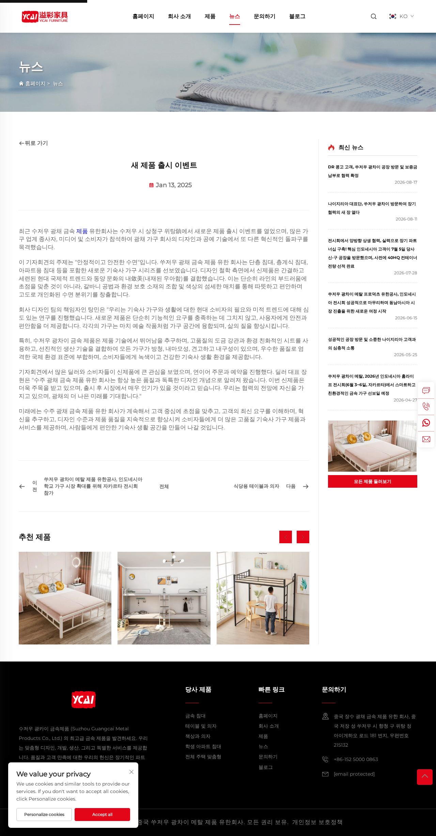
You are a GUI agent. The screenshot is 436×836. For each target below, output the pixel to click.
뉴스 (234, 16)
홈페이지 (143, 16)
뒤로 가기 (36, 143)
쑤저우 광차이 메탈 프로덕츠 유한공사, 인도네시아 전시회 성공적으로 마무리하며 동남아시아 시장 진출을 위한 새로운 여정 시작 (372, 302)
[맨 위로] (425, 777)
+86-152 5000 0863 (356, 759)
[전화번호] (426, 406)
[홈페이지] (44, 16)
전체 (164, 486)
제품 (210, 16)
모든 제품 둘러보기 (372, 481)
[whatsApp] (426, 423)
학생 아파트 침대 (203, 746)
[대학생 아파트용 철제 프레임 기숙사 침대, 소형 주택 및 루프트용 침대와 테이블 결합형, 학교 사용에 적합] (263, 598)
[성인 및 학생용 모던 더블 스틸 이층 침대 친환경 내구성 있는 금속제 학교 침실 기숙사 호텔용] (164, 598)
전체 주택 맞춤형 (203, 757)
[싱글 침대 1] (65, 598)
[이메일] (426, 439)
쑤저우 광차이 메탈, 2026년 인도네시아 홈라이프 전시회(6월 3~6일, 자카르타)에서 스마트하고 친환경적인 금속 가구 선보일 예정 (372, 385)
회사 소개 (179, 16)
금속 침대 (195, 716)
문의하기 (265, 16)
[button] (285, 537)
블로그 (297, 16)
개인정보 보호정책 (317, 822)
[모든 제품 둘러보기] (372, 446)
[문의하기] (426, 390)
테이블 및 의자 (201, 726)
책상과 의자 (198, 736)
